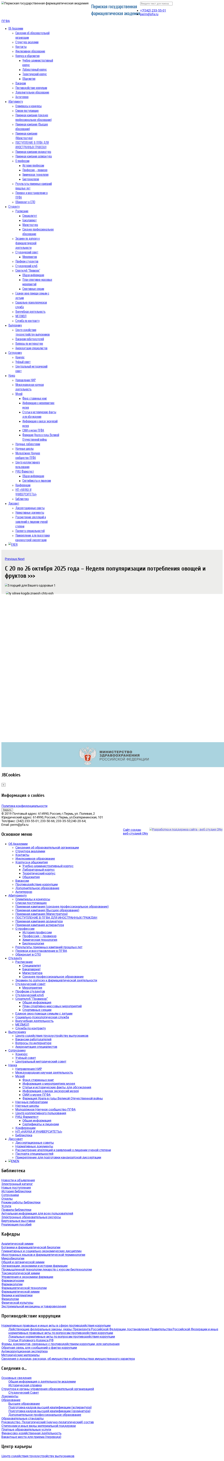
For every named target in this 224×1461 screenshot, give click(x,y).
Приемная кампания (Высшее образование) (47, 910)
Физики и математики (17, 1295)
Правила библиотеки (16, 1210)
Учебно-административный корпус (48, 866)
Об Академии (15, 28)
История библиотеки (16, 1191)
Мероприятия (29, 256)
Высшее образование (24, 1403)
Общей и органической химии (22, 1262)
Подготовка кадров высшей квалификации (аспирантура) (50, 1407)
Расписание (21, 211)
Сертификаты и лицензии (36, 480)
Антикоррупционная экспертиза (24, 1351)
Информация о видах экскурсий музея (50, 1091)
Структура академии (26, 42)
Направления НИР (25, 380)
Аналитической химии (17, 1243)
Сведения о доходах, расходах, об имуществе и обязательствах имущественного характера (68, 1359)
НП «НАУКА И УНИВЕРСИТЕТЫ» (26, 491)
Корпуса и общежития (27, 55)
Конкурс (19, 357)
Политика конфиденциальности (24, 806)
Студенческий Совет (23, 1392)
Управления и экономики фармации (27, 1277)
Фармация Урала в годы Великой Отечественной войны (40, 437)
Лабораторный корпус (34, 69)
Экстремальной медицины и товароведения (33, 1306)
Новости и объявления (18, 1180)
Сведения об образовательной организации (47, 847)
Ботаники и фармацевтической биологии (30, 1247)
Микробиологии (12, 1258)
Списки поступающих (27, 110)
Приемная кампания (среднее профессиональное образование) (33, 117)
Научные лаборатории (27, 444)
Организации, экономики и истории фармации (34, 1266)
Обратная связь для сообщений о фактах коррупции (39, 1347)
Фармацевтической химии (20, 1291)
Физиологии (10, 1299)
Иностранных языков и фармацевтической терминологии (43, 1255)
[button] (11, 559)
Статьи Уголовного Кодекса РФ (31, 1340)
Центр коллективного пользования (27, 464)
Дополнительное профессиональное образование (44, 1415)
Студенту (14, 206)
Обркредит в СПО (25, 202)
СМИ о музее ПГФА (33, 430)
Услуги (6, 1206)
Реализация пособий (16, 1224)
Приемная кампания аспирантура (33, 156)
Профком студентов (26, 261)
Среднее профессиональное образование (53, 976)
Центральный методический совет (40, 1061)
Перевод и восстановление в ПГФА (41, 951)
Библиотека (22, 498)
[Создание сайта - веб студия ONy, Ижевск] (186, 829)
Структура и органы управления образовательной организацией (47, 1389)
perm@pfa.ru (149, 14)
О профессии (22, 160)
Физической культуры (17, 1302)
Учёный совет (23, 361)
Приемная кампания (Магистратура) (26, 135)
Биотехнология (30, 179)
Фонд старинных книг (34, 398)
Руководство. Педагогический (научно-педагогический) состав (47, 1422)
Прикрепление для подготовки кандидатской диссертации (32, 537)
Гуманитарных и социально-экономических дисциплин (41, 1251)
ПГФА (5, 21)
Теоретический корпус (34, 74)
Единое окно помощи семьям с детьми (43, 1013)
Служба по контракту (27, 320)
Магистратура (30, 224)
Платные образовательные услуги (26, 1429)
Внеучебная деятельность (30, 311)
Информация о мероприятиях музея (48, 1083)
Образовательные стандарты (22, 1418)
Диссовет (13, 503)
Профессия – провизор (34, 170)
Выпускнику (15, 325)
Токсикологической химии (20, 1273)
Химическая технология (35, 174)
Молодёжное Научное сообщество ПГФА (27, 455)
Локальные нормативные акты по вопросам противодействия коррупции (61, 1336)
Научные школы (24, 448)
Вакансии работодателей (29, 339)
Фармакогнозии (12, 1280)
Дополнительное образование (32, 92)
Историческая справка (25, 1385)
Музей (18, 393)
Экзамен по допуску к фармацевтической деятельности (27, 243)
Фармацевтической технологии (24, 1288)
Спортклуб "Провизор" (27, 270)
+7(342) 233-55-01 (153, 10)
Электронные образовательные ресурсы (31, 1217)
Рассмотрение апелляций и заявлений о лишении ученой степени (31, 521)
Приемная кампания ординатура (33, 151)
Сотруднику (15, 352)
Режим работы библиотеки (20, 1202)
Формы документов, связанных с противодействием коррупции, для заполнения (60, 1344)
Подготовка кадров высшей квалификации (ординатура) (49, 1411)
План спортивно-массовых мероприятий (52, 1006)
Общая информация (33, 275)
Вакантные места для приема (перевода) (31, 1437)
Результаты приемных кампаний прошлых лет (48, 947)
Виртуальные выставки (18, 1221)
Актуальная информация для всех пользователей (37, 1213)
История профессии (33, 165)
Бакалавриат (29, 220)
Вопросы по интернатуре (29, 343)
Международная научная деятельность (29, 386)
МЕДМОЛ (20, 316)
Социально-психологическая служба (42, 1017)
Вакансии (20, 83)
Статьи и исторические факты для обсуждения (39, 414)
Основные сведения (16, 1378)
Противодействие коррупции (31, 87)
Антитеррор (22, 97)
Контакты (21, 46)
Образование (10, 1400)
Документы (9, 1396)
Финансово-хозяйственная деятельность (31, 1433)
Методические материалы (20, 1355)
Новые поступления (16, 1187)
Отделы (7, 1198)
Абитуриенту (15, 101)
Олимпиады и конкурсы (28, 106)
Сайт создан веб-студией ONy (135, 831)
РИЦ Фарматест (24, 471)
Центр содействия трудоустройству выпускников (32, 332)
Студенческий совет (26, 252)
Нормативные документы (29, 512)
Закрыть (7, 810)
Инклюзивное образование (30, 51)
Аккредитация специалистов (31, 348)
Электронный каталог (17, 1184)
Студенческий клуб (26, 265)
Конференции (22, 485)
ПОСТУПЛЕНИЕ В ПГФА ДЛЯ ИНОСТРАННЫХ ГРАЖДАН (32, 144)
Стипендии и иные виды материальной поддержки (38, 1426)
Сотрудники (10, 1195)
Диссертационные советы (30, 508)
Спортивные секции (33, 288)
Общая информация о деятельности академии (42, 1381)
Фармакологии (12, 1284)
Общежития (28, 78)
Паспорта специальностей (30, 530)
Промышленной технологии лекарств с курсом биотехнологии (46, 1269)
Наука (11, 375)
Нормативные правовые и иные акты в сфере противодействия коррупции (56, 1325)
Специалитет (29, 215)
